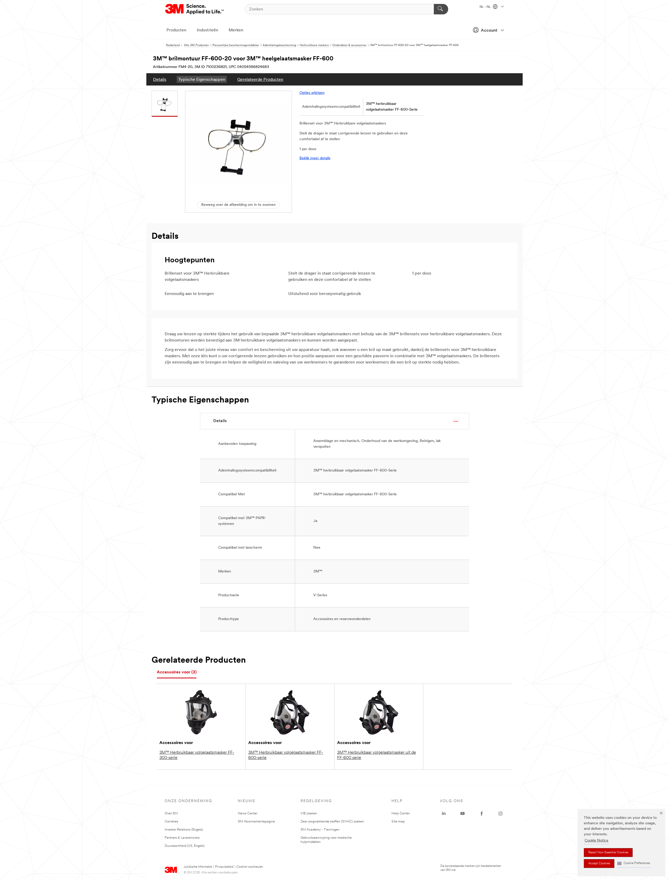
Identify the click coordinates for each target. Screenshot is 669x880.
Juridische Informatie (198, 866)
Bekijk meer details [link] (314, 158)
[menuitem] (160, 79)
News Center (247, 813)
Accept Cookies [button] (599, 863)
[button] (633, 863)
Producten (176, 30)
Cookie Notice (596, 841)
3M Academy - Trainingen (320, 829)
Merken (236, 30)
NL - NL (486, 7)
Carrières (171, 821)
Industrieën (207, 30)
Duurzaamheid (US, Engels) (185, 846)
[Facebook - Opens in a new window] (482, 813)
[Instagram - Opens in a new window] (500, 813)
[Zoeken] (441, 9)
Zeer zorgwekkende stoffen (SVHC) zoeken (332, 821)
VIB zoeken (309, 813)
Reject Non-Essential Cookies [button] (608, 852)
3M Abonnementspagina (256, 821)
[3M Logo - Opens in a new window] (194, 9)
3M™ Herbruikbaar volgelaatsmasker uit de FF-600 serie (376, 755)
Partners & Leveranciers (182, 837)
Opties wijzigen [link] (312, 93)
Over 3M (171, 813)
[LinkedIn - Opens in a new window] (444, 813)
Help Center (400, 813)
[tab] (177, 672)
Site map (398, 821)
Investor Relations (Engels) (184, 829)
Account (489, 31)
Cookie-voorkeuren (250, 866)
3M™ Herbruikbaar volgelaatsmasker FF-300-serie (196, 755)
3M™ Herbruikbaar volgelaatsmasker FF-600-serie (285, 755)
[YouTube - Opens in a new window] (462, 813)
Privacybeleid (224, 866)
